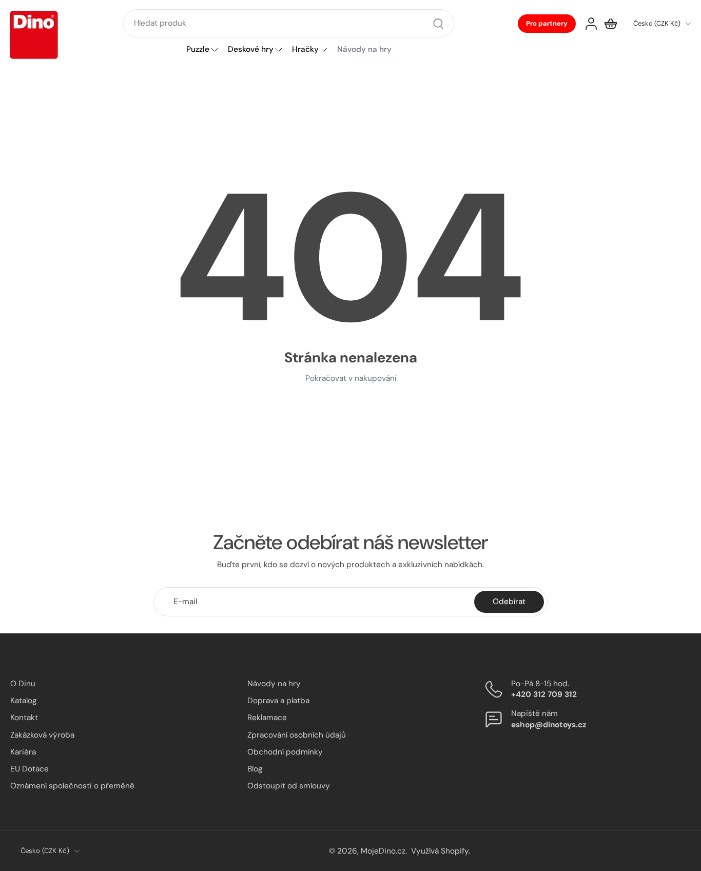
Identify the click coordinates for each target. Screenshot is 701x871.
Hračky (305, 49)
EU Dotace (29, 769)
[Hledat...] (438, 23)
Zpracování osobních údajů (296, 734)
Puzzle (197, 49)
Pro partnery (547, 23)
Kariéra (23, 751)
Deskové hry (251, 49)
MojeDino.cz (383, 850)
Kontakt (24, 717)
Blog (255, 769)
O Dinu (22, 684)
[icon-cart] (610, 23)
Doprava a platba (278, 700)
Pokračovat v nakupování (350, 378)
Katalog (23, 700)
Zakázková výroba (42, 734)
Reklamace (267, 717)
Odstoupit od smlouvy (288, 786)
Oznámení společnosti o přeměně (72, 786)
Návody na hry (274, 684)
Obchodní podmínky (285, 751)
